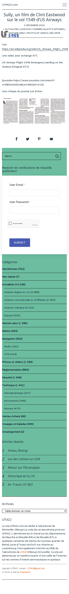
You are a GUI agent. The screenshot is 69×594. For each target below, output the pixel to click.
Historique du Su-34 (21, 476)
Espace (8, 315)
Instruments (11, 400)
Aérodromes (9, 269)
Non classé (8, 276)
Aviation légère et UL (17, 292)
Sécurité (55, 33)
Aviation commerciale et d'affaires (42, 29)
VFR (6, 354)
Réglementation (12, 369)
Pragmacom (25, 572)
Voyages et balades (14, 424)
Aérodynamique (13, 393)
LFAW (23, 552)
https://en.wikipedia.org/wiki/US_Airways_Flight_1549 (35, 49)
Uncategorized (11, 431)
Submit (20, 242)
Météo (6, 331)
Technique (8, 385)
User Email (17, 184)
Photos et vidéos (37, 33)
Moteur (8, 408)
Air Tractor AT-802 (20, 485)
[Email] (51, 139)
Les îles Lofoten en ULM (24, 459)
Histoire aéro (17, 33)
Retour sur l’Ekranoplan (24, 468)
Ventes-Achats (11, 416)
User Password (19, 202)
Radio (7, 346)
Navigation (8, 338)
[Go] (57, 156)
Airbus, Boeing (18, 451)
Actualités (12, 29)
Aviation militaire (14, 307)
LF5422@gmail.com (36, 568)
